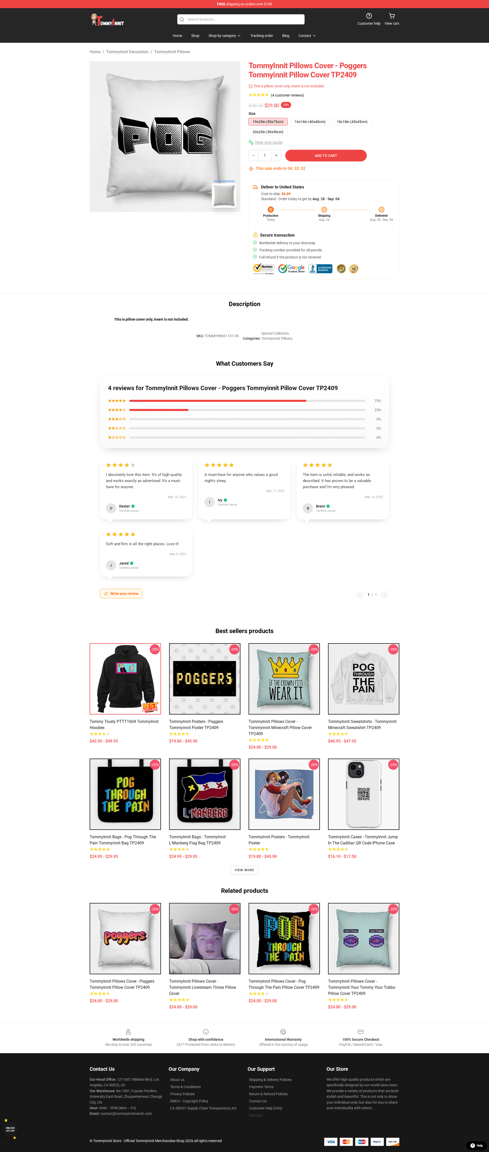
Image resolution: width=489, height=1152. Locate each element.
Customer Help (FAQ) (265, 1108)
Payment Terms (261, 1087)
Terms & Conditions (185, 1087)
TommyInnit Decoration (127, 51)
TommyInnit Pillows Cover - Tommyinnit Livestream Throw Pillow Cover (202, 987)
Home (95, 51)
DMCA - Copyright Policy (189, 1101)
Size (252, 114)
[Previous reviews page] (359, 594)
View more (244, 870)
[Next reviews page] (384, 594)
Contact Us (258, 1101)
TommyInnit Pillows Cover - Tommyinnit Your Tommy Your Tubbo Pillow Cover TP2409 (361, 987)
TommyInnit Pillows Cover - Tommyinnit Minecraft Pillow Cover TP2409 (280, 727)
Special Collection (275, 333)
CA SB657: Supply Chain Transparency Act (203, 1108)
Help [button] (480, 1145)
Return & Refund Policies (268, 1094)
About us (177, 1080)
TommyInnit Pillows (172, 51)
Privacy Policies (182, 1094)
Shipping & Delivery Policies (270, 1080)
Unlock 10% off (10, 1129)
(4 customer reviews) (287, 95)
